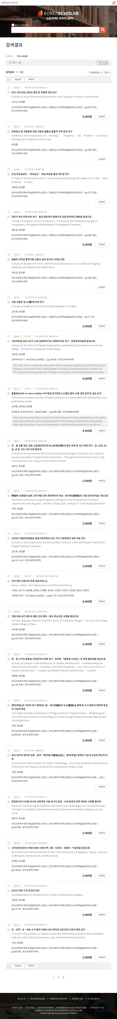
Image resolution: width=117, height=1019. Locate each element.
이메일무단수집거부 (58, 999)
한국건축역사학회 (20, 111)
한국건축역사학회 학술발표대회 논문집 (29, 107)
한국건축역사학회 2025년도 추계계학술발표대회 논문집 (74, 471)
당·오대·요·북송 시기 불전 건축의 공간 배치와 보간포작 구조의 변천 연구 (48, 929)
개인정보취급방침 (37, 999)
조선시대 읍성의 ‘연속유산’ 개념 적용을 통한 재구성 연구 (40, 174)
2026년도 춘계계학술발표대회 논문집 (65, 107)
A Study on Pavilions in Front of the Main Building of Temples (44, 306)
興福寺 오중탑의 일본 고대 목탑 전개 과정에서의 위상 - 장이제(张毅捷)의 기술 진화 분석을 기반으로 (60, 495)
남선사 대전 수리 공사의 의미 (26, 890)
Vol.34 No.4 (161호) (35, 596)
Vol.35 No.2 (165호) (35, 359)
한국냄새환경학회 (71, 412)
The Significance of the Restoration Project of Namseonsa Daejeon (47, 895)
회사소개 (21, 999)
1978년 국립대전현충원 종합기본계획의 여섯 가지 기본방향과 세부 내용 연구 (48, 538)
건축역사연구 (18, 359)
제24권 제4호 (41, 412)
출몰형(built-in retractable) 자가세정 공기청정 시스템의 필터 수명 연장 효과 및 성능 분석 (56, 393)
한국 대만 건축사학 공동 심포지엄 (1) (30, 581)
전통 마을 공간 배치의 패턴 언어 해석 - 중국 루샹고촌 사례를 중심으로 (45, 616)
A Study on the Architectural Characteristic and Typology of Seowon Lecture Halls (55, 97)
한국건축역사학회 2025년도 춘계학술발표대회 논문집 (73, 635)
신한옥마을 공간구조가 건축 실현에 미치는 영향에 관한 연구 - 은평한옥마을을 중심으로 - (54, 341)
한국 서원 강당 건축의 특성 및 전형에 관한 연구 (34, 92)
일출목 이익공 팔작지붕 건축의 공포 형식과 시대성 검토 (38, 259)
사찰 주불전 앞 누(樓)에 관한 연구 (28, 302)
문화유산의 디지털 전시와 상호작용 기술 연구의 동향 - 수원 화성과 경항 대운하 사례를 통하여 (56, 801)
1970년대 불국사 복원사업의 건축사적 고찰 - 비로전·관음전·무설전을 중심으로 (51, 848)
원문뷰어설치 (77, 999)
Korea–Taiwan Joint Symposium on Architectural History (42, 585)
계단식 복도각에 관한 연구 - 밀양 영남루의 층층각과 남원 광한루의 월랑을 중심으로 (51, 216)
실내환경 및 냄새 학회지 (22, 412)
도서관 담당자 (93, 999)
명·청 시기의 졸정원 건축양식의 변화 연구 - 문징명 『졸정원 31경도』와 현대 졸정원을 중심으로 (59, 659)
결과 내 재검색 (22, 25)
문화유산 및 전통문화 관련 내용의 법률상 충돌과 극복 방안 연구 (42, 131)
